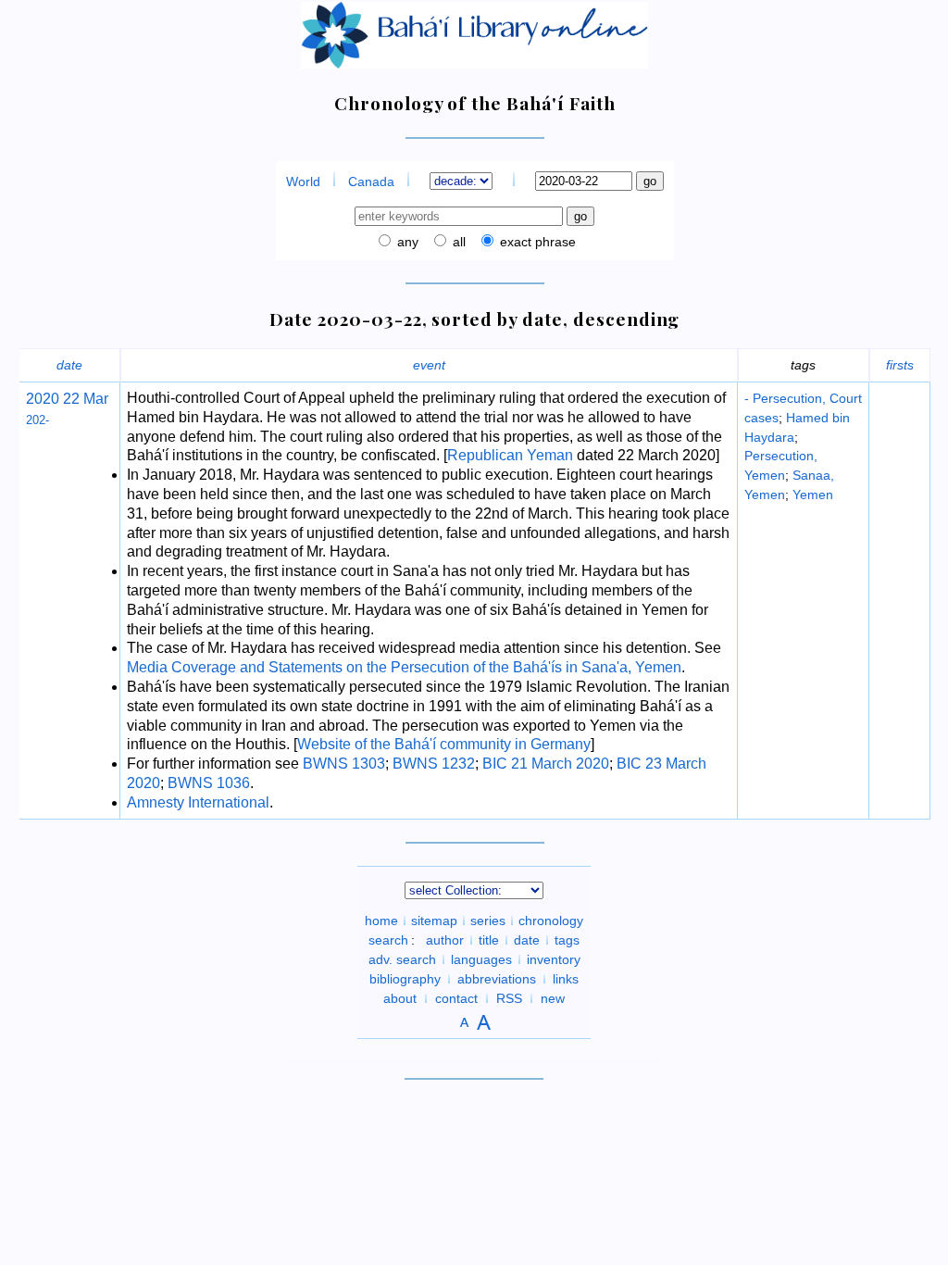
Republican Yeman (510, 455)
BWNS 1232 (434, 763)
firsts (900, 364)
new (553, 998)
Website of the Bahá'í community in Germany (444, 744)
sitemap (434, 920)
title (489, 940)
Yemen (812, 494)
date (69, 364)
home (381, 920)
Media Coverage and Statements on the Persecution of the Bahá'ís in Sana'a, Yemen (404, 667)
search (388, 940)
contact (456, 998)
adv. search (402, 959)
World (303, 181)
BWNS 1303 (344, 763)
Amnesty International (198, 802)
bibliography (405, 978)
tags (567, 940)
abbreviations (496, 978)
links (566, 978)
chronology (550, 920)
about (400, 998)
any (405, 241)
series (487, 920)
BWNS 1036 (209, 783)
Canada (371, 181)
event (429, 364)
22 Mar (83, 399)
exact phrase (536, 241)
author (445, 940)
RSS (509, 998)
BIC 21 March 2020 (545, 763)
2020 (42, 399)
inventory (553, 959)
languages (481, 959)
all (457, 241)
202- (37, 420)
